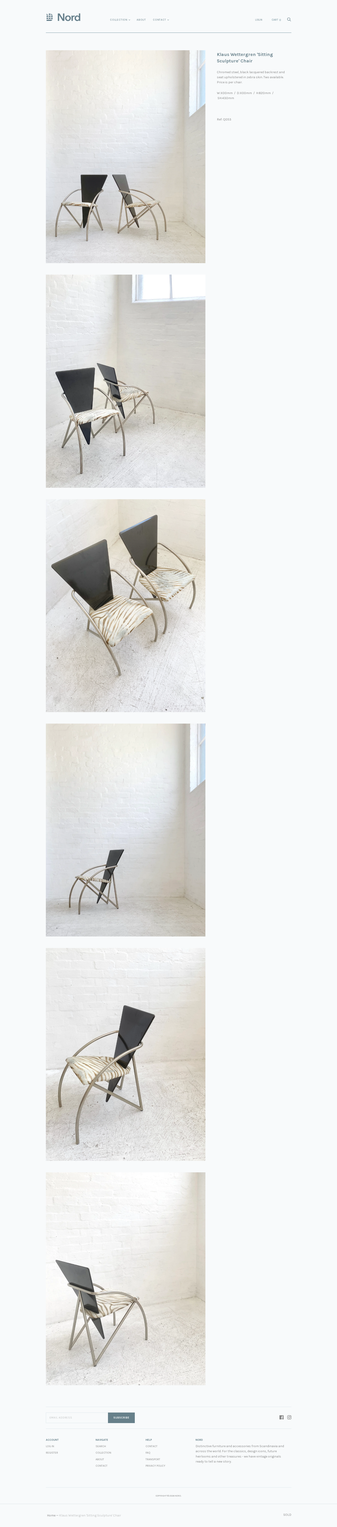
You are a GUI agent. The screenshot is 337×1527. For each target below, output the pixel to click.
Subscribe (121, 1417)
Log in (50, 1446)
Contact (159, 19)
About (141, 19)
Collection (118, 19)
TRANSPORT (153, 1459)
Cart (276, 20)
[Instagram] (289, 1417)
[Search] (289, 21)
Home (51, 1515)
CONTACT (151, 1446)
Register (52, 1452)
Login (258, 19)
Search (101, 1446)
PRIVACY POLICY (155, 1465)
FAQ (148, 1452)
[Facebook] (281, 1417)
